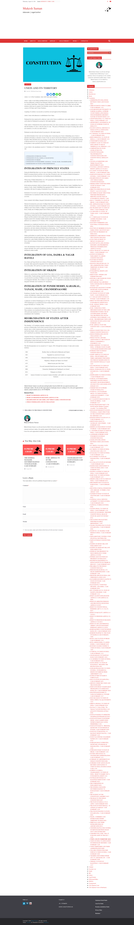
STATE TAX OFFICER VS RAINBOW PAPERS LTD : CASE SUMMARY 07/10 (100, 738)
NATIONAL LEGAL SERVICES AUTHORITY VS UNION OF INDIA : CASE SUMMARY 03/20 (100, 501)
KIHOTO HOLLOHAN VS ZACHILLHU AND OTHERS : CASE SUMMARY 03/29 (100, 423)
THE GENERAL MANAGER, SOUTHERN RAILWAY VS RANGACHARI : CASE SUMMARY (32, 462)
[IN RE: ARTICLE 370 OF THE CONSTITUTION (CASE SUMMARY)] (53, 445)
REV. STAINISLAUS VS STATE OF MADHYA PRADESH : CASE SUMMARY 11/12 (99, 592)
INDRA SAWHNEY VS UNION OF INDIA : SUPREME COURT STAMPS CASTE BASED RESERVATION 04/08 (100, 347)
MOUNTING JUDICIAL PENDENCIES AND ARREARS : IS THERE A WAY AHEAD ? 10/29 (100, 490)
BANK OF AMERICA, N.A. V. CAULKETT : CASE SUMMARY (48, 2)
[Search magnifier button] (110, 52)
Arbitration (91, 90)
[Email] (59, 94)
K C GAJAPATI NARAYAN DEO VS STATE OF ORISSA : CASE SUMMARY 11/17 (100, 400)
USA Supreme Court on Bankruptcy (98, 887)
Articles (52, 41)
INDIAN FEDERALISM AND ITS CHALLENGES (41, 402)
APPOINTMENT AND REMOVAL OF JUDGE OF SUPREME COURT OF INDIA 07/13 (100, 124)
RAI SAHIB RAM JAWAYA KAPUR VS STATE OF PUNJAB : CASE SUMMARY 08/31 (100, 581)
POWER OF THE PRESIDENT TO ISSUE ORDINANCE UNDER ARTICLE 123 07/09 (99, 553)
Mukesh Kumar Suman (37, 91)
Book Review (92, 94)
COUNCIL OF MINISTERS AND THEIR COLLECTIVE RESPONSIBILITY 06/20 (99, 163)
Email (24, 514)
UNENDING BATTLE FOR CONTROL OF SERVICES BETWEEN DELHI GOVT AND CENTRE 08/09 (100, 829)
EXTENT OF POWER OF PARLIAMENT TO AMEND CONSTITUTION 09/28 (97, 256)
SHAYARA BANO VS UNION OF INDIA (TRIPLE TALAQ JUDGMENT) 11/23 (100, 699)
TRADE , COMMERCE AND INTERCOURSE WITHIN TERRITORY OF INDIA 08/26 (98, 818)
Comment (26, 485)
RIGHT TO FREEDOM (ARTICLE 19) (37, 395)
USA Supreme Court (94, 885)
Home (25, 41)
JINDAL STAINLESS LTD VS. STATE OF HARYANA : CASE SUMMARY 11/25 (100, 371)
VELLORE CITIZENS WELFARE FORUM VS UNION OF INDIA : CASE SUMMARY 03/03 (100, 852)
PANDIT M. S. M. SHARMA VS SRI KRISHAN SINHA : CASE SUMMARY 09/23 (100, 532)
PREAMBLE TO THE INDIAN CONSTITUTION (38, 410)
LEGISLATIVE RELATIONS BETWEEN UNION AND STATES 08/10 (99, 441)
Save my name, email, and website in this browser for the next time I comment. (44, 530)
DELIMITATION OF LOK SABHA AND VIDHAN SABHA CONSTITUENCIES (49, 400)
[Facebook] (47, 94)
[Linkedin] (53, 94)
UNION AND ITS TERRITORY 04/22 (100, 839)
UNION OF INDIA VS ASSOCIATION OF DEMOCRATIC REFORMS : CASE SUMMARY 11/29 (100, 842)
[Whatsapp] (56, 94)
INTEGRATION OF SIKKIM (33, 160)
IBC (90, 873)
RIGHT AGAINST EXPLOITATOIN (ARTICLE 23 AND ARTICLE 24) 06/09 (99, 597)
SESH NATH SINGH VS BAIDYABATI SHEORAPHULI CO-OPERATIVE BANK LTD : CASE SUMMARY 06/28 (100, 688)
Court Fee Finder (99, 903)
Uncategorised (92, 883)
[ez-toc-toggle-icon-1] (69, 153)
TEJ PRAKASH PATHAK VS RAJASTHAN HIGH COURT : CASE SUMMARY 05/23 (100, 779)
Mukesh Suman (32, 8)
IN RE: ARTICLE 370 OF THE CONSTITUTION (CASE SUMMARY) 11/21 (100, 326)
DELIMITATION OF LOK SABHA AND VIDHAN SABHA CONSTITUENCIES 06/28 (99, 180)
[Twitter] (50, 94)
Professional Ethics (93, 879)
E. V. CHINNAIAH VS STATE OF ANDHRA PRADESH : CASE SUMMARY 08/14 (99, 219)
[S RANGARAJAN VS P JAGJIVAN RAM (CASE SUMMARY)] (75, 445)
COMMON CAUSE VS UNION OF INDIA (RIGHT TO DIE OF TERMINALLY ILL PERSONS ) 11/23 (100, 144)
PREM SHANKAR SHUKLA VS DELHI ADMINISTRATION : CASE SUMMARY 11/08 (99, 571)
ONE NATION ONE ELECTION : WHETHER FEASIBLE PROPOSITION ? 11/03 (99, 521)
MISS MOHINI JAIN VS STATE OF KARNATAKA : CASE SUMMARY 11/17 (100, 484)
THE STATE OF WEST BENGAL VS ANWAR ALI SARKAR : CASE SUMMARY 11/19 (100, 807)
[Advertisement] (67, 27)
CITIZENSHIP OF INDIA (76, 410)
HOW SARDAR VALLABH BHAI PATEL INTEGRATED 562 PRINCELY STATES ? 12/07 (100, 283)
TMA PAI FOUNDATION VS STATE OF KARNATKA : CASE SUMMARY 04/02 (100, 813)
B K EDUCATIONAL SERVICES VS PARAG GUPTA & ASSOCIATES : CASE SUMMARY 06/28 (100, 129)
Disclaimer (97, 913)
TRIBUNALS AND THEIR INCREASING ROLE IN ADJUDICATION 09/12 (97, 824)
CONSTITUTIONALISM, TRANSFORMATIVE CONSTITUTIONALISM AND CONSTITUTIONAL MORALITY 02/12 (99, 155)
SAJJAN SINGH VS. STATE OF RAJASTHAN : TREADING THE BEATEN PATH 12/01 (99, 664)
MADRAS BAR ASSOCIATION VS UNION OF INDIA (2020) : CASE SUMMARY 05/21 (99, 467)
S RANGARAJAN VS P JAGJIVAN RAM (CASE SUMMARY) (75, 460)
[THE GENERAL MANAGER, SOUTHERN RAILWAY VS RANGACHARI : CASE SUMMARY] (32, 445)
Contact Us (84, 41)
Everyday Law (92, 869)
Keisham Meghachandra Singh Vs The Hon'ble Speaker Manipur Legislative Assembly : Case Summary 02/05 (99, 406)
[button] (56, 41)
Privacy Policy (98, 910)
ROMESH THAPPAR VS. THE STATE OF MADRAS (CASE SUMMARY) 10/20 (100, 634)
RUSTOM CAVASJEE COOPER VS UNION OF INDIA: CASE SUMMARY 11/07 (100, 647)
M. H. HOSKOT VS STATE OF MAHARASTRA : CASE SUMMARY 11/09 (100, 458)
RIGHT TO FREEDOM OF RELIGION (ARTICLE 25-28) (42, 397)
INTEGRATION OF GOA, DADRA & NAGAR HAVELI (40, 158)
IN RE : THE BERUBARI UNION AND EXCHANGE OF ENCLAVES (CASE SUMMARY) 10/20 (100, 321)
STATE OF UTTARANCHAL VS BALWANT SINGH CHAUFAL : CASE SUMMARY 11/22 (100, 733)
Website (25, 521)
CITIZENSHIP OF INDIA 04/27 (98, 141)
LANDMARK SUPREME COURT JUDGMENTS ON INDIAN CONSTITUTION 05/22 (99, 436)
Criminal (91, 867)
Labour (90, 875)
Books (75, 41)
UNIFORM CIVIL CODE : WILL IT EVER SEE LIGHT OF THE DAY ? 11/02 (99, 835)
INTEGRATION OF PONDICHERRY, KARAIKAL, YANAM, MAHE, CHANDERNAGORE (48, 161)
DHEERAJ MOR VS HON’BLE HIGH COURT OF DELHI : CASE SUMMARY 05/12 (100, 185)
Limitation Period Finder (101, 900)
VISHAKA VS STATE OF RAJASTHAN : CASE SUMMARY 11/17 (99, 863)
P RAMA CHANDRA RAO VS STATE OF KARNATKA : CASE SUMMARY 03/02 (100, 527)
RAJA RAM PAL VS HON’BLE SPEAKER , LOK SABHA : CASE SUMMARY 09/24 (99, 586)
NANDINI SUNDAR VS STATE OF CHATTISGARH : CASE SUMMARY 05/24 (100, 495)
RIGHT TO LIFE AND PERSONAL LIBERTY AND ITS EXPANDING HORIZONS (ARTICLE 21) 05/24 (99, 625)
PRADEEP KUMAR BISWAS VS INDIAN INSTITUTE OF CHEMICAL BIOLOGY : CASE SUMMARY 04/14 (100, 562)
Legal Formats (64, 41)
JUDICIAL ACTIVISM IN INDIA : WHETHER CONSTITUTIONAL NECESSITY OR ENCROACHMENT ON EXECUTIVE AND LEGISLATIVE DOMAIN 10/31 (100, 382)
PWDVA (91, 881)
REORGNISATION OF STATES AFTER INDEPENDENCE (40, 163)
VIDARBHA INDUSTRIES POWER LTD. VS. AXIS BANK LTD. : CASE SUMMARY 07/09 (100, 857)
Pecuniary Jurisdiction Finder (102, 907)
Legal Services (42, 41)
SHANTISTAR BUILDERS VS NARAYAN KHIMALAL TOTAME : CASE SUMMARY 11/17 (100, 694)
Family (90, 871)
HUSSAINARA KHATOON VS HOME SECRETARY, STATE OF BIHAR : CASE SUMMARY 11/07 (100, 289)
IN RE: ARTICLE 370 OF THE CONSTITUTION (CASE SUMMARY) (53, 461)
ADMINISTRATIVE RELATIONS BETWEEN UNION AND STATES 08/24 (99, 102)
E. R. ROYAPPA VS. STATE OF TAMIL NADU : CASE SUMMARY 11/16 (99, 213)
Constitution (28, 84)
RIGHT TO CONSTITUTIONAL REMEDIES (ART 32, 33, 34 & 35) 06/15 (99, 608)
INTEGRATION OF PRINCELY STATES (36, 156)
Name (24, 506)
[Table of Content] (70, 154)
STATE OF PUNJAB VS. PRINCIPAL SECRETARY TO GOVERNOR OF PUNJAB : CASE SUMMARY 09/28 (100, 727)
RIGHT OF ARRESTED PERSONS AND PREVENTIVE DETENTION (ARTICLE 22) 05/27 (99, 603)
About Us (32, 41)
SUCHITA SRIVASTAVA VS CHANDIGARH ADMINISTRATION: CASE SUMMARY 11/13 (100, 755)
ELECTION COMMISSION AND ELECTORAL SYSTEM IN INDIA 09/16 (99, 224)
